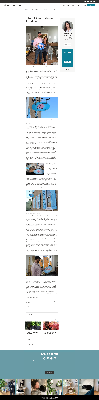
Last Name (54, 360)
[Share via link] (34, 314)
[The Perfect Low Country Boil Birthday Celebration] (51, 325)
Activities (50, 9)
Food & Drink (28, 310)
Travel (31, 9)
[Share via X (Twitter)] (29, 314)
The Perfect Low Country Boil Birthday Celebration (50, 333)
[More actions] (57, 15)
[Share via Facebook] (26, 314)
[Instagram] (66, 69)
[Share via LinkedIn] (31, 314)
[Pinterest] (68, 69)
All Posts (26, 9)
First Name (34, 360)
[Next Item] (97, 387)
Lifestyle (36, 9)
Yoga (41, 9)
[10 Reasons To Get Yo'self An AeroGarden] (33, 325)
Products (45, 9)
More (55, 9)
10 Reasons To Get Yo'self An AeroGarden (32, 333)
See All (56, 319)
